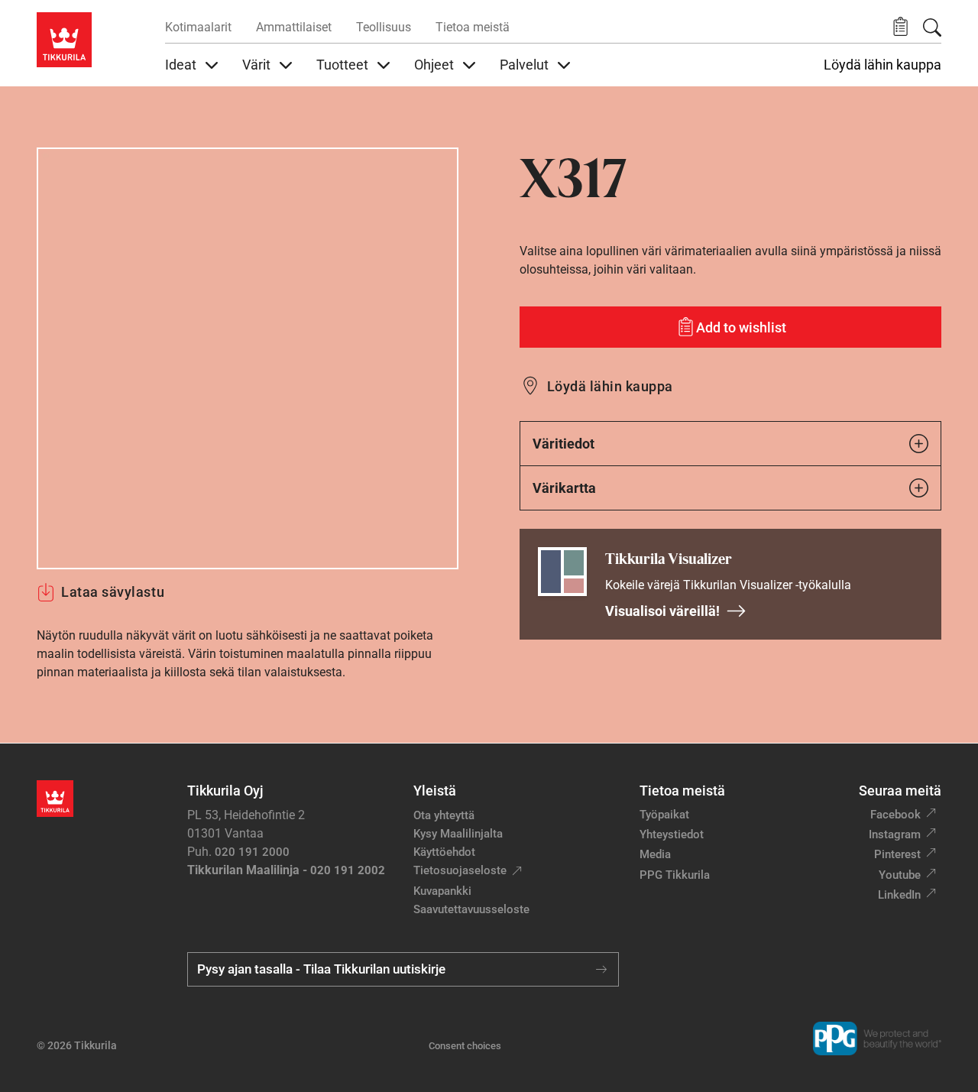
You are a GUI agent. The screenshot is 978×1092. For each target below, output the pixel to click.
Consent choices (465, 1045)
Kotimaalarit (198, 27)
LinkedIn (899, 895)
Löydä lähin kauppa (882, 65)
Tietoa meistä (473, 27)
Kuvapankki (442, 891)
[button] (900, 27)
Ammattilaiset (294, 27)
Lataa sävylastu (112, 592)
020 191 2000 (252, 852)
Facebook (895, 814)
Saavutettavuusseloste (471, 909)
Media (655, 854)
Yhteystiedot (672, 834)
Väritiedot (563, 444)
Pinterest (897, 854)
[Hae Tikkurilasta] (932, 27)
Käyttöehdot (444, 852)
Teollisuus (383, 27)
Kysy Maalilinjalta (458, 834)
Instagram (895, 834)
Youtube (900, 875)
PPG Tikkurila (675, 875)
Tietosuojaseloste (460, 870)
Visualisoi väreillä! (662, 611)
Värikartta (564, 488)
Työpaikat (664, 814)
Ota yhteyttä (443, 815)
